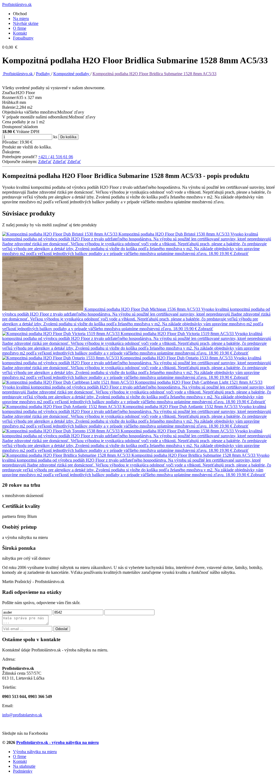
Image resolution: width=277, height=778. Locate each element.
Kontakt (20, 33)
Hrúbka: (9, 102)
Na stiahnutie (24, 766)
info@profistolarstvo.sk (22, 715)
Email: (7, 705)
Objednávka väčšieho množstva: (29, 112)
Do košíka (68, 137)
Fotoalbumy (23, 38)
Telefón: (9, 687)
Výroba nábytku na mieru (35, 751)
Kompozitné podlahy (71, 73)
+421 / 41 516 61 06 (55, 156)
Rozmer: (9, 97)
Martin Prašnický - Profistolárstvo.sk (33, 581)
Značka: (9, 92)
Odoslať (61, 629)
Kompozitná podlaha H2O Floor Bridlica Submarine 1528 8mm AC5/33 (154, 73)
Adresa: (8, 659)
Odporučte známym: (19, 161)
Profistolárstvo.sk (18, 73)
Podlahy (43, 73)
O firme (19, 28)
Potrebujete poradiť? (19, 156)
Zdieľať (45, 161)
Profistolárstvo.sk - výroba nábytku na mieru (57, 742)
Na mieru (21, 18)
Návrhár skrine (25, 23)
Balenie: (9, 107)
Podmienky (22, 771)
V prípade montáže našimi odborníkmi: (35, 117)
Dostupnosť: (13, 126)
